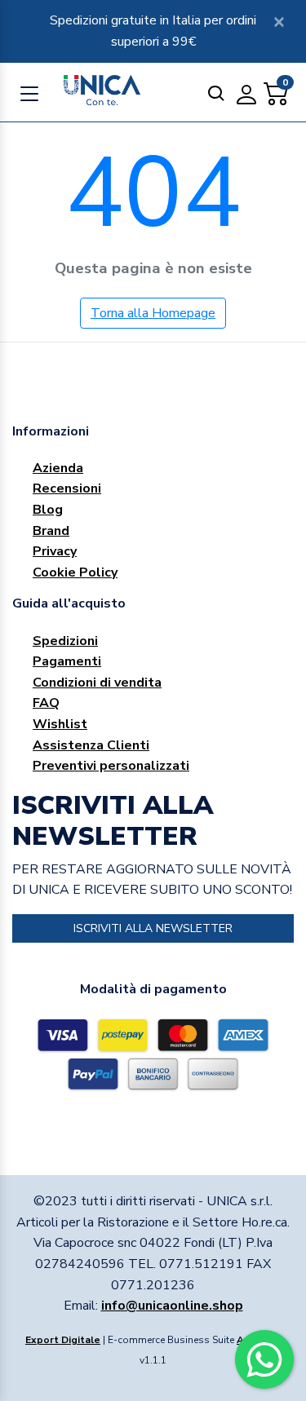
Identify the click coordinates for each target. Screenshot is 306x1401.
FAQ (46, 703)
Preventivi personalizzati (111, 766)
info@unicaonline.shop (172, 1306)
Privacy (55, 551)
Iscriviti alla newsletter (153, 928)
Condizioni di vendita (97, 683)
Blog (48, 510)
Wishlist (60, 724)
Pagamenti (67, 661)
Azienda (58, 468)
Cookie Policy (75, 572)
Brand (51, 531)
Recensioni (67, 488)
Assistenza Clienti (91, 745)
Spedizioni (65, 641)
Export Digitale (62, 1339)
